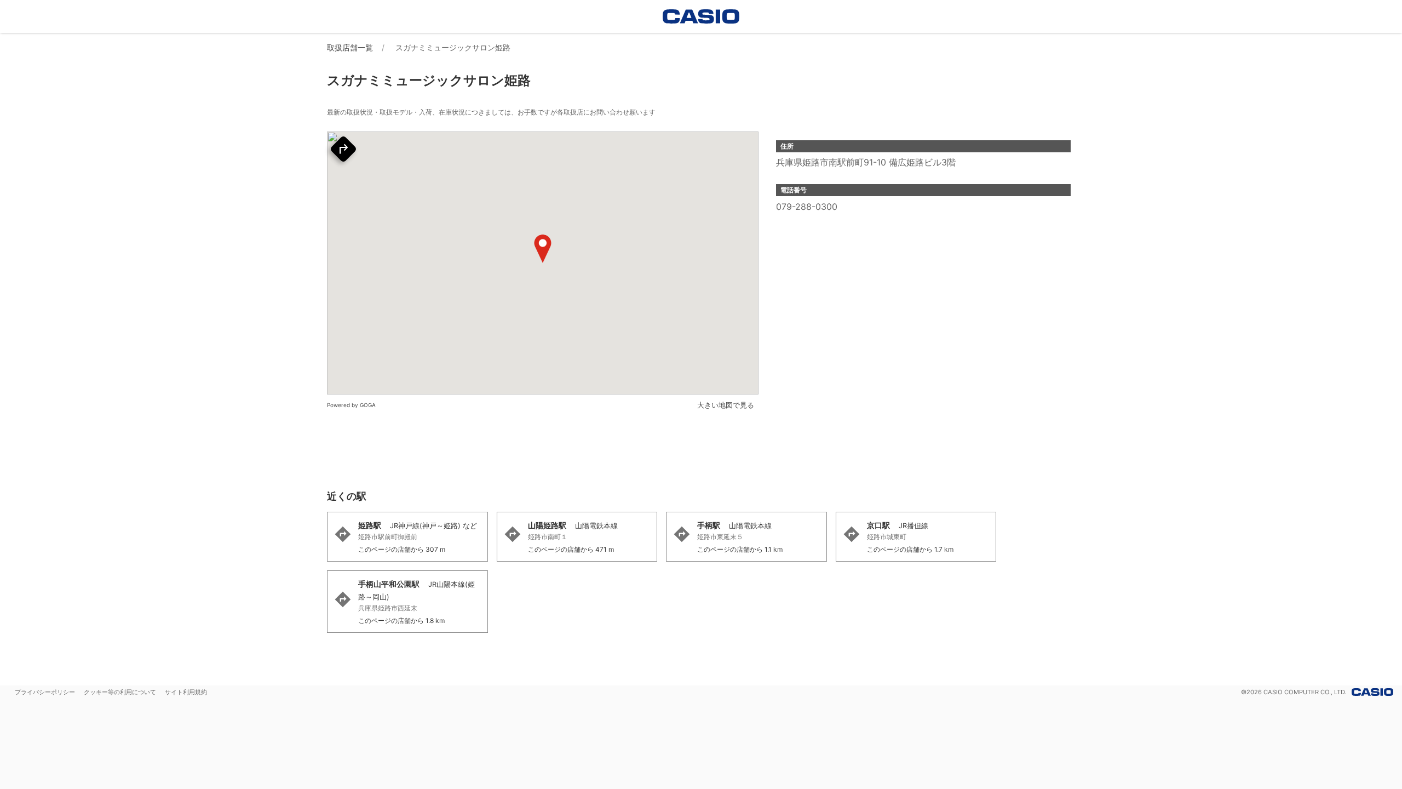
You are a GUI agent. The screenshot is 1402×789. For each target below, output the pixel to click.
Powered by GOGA (351, 405)
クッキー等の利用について (120, 692)
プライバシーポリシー (45, 692)
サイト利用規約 (186, 692)
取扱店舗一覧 (350, 47)
